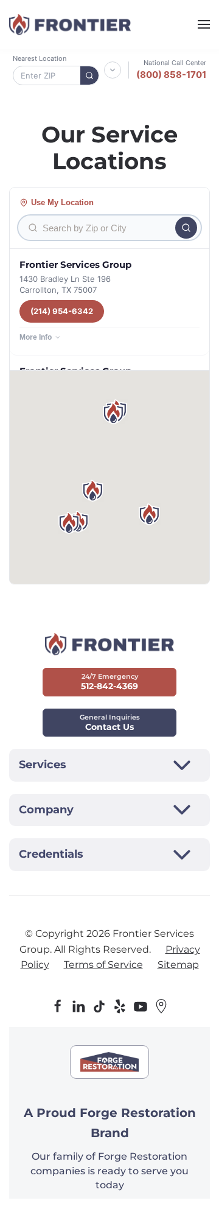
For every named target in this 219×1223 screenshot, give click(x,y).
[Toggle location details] (112, 70)
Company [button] (46, 809)
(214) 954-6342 (61, 311)
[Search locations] (186, 228)
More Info (35, 337)
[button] (204, 24)
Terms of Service (103, 964)
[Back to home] (70, 24)
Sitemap (178, 964)
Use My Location (62, 202)
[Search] (89, 75)
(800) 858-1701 (171, 74)
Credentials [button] (51, 854)
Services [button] (42, 764)
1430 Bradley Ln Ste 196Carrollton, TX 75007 (65, 284)
